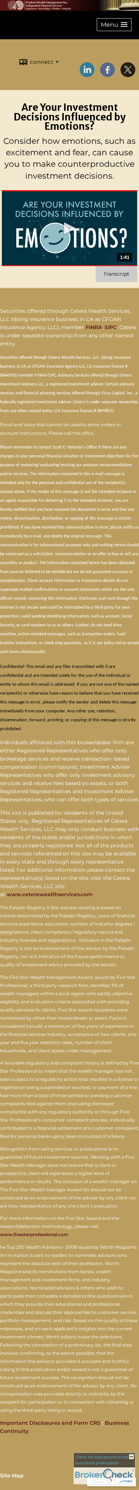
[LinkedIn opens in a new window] (87, 74)
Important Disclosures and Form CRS (50, 1423)
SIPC (111, 327)
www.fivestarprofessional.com (34, 1234)
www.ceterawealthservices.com (50, 894)
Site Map (12, 1475)
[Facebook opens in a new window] (107, 74)
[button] (114, 24)
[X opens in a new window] (127, 74)
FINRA (94, 327)
